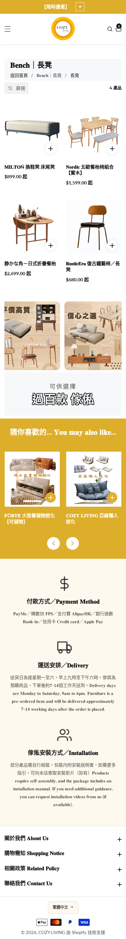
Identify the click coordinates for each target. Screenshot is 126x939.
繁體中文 (61, 907)
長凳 (74, 75)
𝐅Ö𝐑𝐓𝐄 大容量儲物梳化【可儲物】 (29, 519)
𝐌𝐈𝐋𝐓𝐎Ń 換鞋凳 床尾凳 (29, 167)
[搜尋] (110, 29)
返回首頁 (19, 75)
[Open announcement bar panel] (80, 6)
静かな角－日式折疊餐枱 (30, 263)
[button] (53, 543)
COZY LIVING (51, 932)
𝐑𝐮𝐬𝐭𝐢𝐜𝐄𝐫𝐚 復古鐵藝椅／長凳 (93, 267)
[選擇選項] (50, 149)
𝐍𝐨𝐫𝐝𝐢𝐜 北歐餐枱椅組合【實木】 (90, 170)
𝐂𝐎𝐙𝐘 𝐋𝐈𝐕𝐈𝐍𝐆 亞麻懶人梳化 (92, 519)
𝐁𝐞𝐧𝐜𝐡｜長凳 (49, 75)
